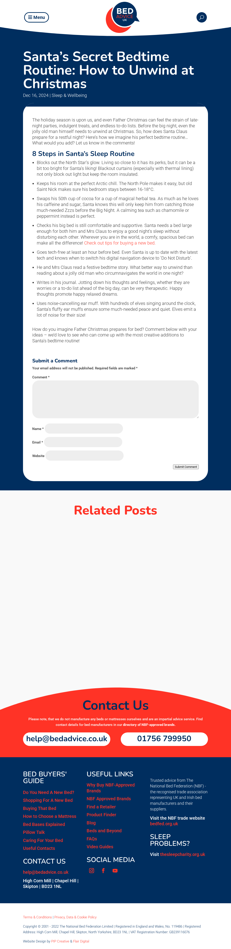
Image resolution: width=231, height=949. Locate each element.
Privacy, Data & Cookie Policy (75, 917)
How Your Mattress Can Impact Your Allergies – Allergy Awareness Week (112, 644)
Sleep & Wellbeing (69, 95)
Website (38, 456)
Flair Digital (81, 941)
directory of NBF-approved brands (149, 725)
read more (115, 554)
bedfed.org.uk (164, 823)
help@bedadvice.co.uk (66, 738)
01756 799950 (164, 738)
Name (38, 429)
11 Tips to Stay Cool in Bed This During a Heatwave (93, 592)
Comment (41, 377)
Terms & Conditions (37, 917)
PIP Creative (60, 941)
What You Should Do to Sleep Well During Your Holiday (98, 543)
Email (37, 442)
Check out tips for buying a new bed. (120, 243)
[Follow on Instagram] (92, 871)
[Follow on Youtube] (115, 871)
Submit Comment (186, 467)
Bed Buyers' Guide (45, 778)
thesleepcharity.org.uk (182, 854)
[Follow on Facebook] (103, 871)
